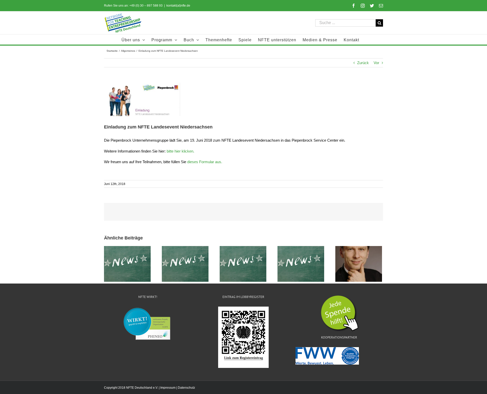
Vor (376, 63)
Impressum (168, 387)
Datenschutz (186, 387)
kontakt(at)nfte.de (178, 5)
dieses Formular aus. (204, 162)
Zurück (363, 63)
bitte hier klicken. (180, 151)
